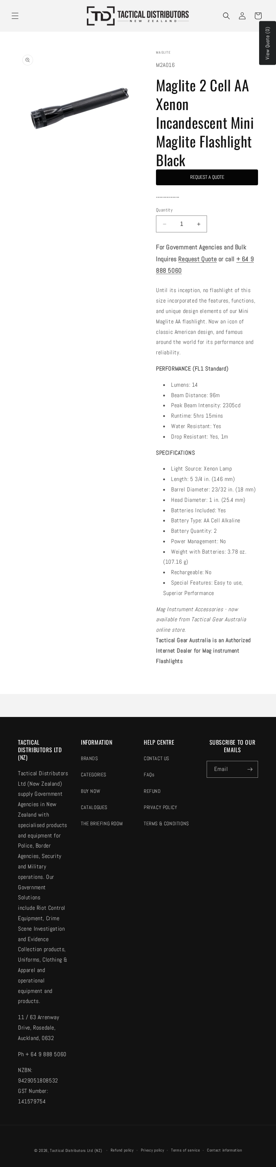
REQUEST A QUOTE (207, 177)
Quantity (164, 210)
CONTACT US (156, 758)
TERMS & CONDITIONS (166, 823)
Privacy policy (152, 1150)
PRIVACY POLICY (160, 807)
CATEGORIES (93, 774)
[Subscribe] (250, 769)
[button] (15, 16)
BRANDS (89, 758)
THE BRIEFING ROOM (102, 823)
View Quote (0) (267, 43)
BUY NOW (90, 791)
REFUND (152, 791)
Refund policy (122, 1150)
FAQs (149, 774)
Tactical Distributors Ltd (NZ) (76, 1150)
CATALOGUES (94, 807)
